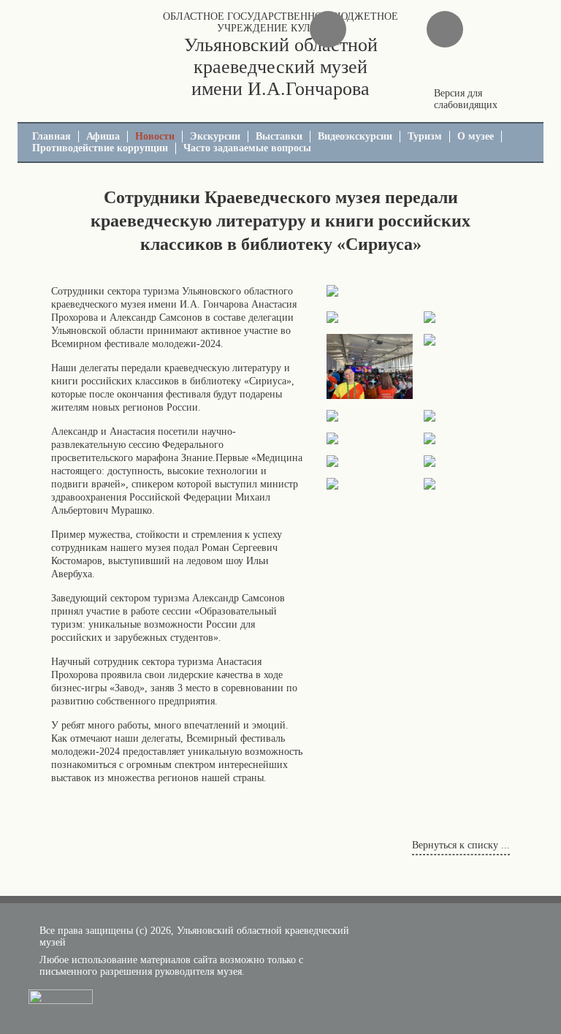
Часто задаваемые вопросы (247, 147)
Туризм (425, 136)
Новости (155, 136)
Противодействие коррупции (100, 147)
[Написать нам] (328, 29)
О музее (475, 136)
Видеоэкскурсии (355, 136)
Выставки (279, 136)
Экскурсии (215, 136)
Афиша (103, 136)
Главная (51, 136)
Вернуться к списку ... (461, 845)
